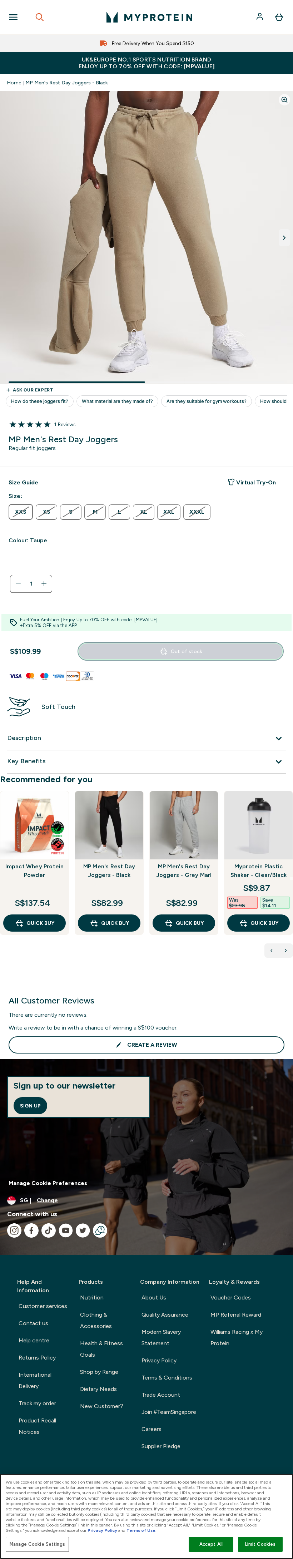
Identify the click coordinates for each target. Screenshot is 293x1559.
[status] (31, 583)
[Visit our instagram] (14, 1230)
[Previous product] (271, 950)
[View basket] (279, 17)
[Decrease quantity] (18, 583)
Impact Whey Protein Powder (34, 870)
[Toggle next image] (284, 237)
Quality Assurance (164, 1315)
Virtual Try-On (256, 482)
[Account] (260, 17)
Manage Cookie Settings (37, 1544)
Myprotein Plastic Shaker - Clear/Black (258, 870)
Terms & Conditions (166, 1378)
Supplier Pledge (160, 1446)
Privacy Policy (159, 1360)
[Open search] (40, 17)
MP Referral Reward (235, 1315)
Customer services (43, 1306)
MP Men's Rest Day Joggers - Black (66, 82)
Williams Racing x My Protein (236, 1337)
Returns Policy (37, 1358)
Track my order (37, 1403)
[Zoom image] (284, 99)
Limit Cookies (260, 1544)
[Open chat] (100, 1230)
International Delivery (35, 1380)
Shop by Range (99, 1372)
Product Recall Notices (37, 1426)
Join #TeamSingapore (168, 1412)
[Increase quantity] (44, 583)
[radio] (21, 512)
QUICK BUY (40, 923)
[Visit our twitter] (83, 1230)
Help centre (34, 1340)
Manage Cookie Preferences (48, 1183)
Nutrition (92, 1297)
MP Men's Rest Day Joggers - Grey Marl (184, 870)
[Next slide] (291, 878)
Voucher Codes (230, 1297)
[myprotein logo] (149, 17)
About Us (153, 1297)
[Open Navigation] (13, 17)
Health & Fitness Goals (101, 1349)
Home (14, 82)
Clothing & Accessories (96, 1320)
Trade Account (160, 1395)
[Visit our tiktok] (48, 1230)
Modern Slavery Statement (161, 1337)
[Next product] (286, 950)
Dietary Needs (98, 1389)
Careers (151, 1429)
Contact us (33, 1323)
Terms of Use (140, 1530)
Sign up (30, 1106)
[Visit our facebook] (31, 1230)
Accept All (211, 1544)
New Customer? (101, 1406)
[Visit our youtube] (66, 1230)
